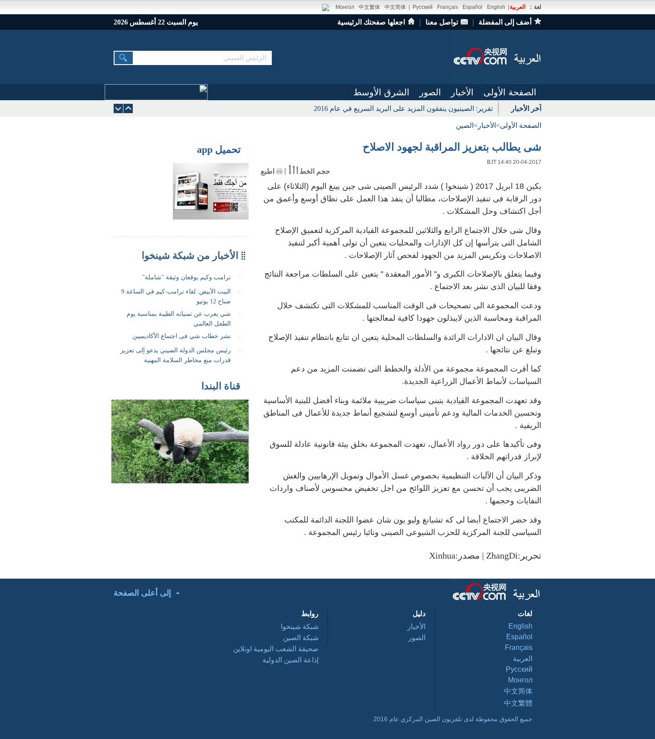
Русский (423, 7)
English (496, 7)
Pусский (519, 669)
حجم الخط (314, 171)
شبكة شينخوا (300, 626)
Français (447, 7)
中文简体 (395, 7)
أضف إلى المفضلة (505, 22)
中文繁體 (518, 703)
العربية (518, 7)
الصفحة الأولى (509, 92)
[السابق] (118, 108)
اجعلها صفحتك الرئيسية (371, 22)
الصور (430, 92)
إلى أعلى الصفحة (142, 592)
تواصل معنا (442, 22)
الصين (465, 125)
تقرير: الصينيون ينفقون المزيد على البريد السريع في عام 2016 (403, 108)
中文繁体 (369, 7)
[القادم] (128, 108)
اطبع (267, 171)
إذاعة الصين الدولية (290, 660)
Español (473, 7)
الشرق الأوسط (381, 92)
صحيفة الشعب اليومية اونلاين (276, 649)
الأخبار (462, 92)
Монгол (345, 7)
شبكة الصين (301, 637)
